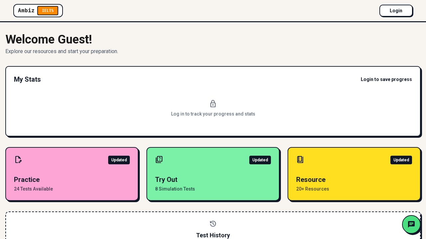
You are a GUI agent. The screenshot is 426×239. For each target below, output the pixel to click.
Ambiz (36, 10)
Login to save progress (386, 79)
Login (396, 10)
